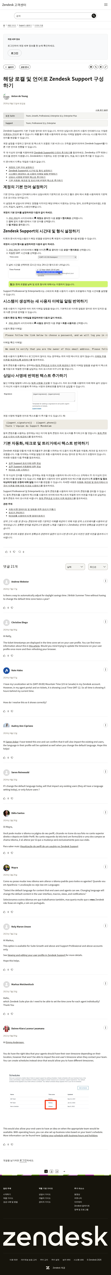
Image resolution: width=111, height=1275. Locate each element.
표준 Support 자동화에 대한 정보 (25, 466)
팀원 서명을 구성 (39, 382)
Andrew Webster (20, 581)
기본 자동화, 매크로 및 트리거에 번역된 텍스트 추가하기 (36, 180)
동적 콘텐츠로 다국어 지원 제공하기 (53, 365)
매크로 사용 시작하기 (19, 469)
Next (64, 1171)
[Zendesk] (55, 1236)
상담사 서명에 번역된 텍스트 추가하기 (27, 177)
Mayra (14, 867)
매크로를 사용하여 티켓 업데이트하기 (27, 515)
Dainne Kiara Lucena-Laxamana (27, 1028)
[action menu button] (105, 581)
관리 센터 (13, 218)
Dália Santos (18, 813)
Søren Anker (12, 741)
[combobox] (75, 566)
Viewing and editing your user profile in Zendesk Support (37, 955)
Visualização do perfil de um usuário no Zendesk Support (49, 846)
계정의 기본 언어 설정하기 (21, 167)
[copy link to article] (105, 67)
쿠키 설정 (55, 1260)
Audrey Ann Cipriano (22, 725)
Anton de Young (19, 96)
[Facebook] (101, 67)
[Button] (6, 551)
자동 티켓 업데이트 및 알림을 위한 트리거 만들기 (32, 509)
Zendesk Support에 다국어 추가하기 (52, 152)
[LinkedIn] (91, 67)
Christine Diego (19, 622)
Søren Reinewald (20, 772)
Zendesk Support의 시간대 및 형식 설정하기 (30, 170)
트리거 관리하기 (16, 512)
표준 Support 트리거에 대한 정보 (25, 463)
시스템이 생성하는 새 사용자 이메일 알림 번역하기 (33, 173)
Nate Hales (17, 670)
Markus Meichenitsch (22, 984)
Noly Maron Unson (21, 926)
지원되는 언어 (10, 134)
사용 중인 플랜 (102, 110)
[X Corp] (96, 67)
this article (34, 645)
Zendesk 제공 (59, 1268)
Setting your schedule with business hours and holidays (69, 1135)
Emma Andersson (15, 1042)
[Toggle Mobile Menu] (106, 5)
